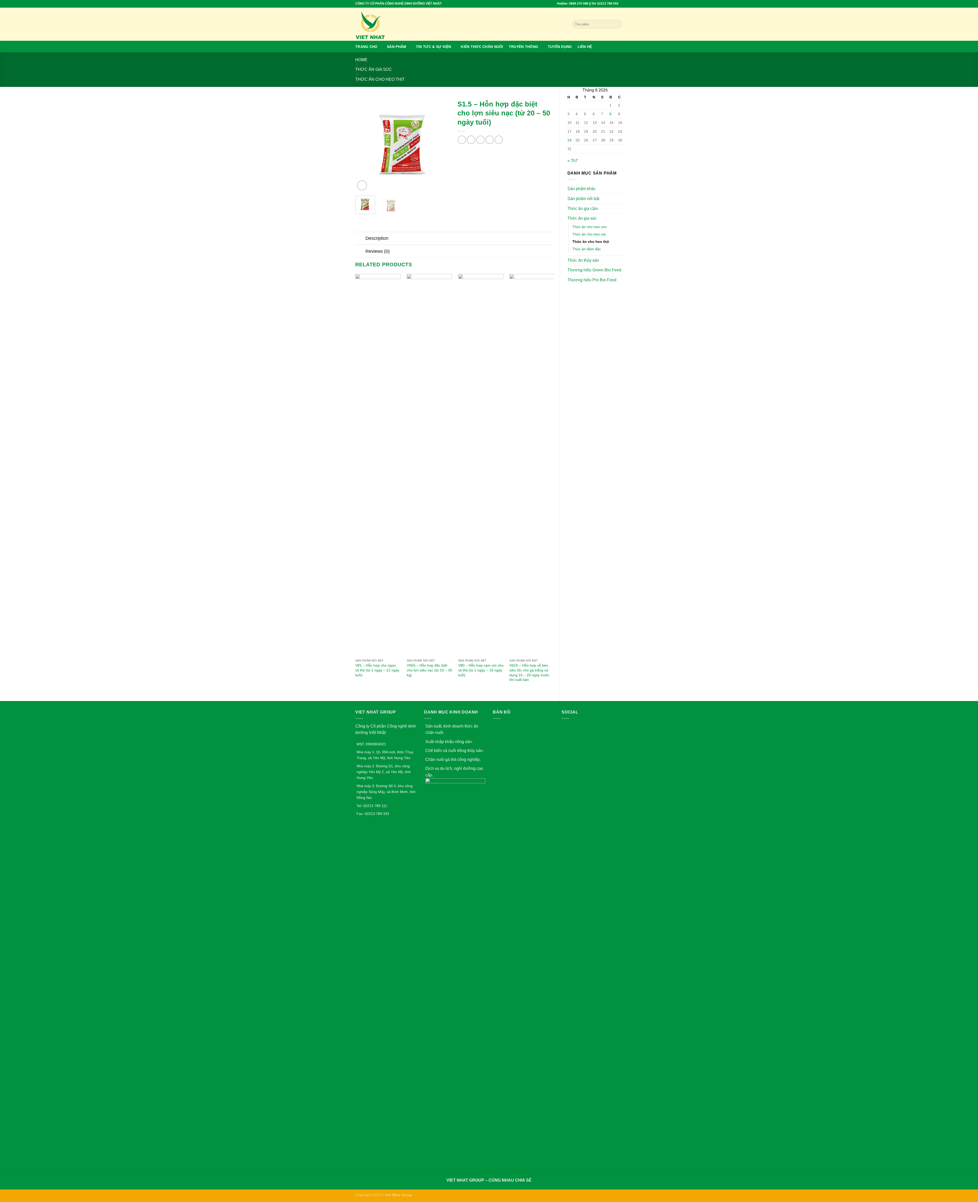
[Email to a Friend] (480, 140)
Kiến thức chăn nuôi (482, 47)
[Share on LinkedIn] (499, 140)
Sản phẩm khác (581, 189)
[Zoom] (362, 185)
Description (376, 238)
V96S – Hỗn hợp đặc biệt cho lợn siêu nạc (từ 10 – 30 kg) (429, 670)
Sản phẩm (396, 47)
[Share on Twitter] (471, 140)
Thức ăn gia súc (373, 69)
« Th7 (572, 160)
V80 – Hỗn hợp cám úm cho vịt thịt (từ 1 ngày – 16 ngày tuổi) (481, 670)
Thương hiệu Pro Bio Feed (591, 280)
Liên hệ (585, 47)
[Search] (617, 24)
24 (569, 140)
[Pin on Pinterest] (489, 140)
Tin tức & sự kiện (433, 47)
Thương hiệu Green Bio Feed (594, 270)
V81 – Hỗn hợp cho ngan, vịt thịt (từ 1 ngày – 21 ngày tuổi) (377, 670)
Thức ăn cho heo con (589, 227)
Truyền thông (523, 47)
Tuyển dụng (560, 47)
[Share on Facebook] (462, 140)
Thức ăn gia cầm (582, 208)
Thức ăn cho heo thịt (380, 79)
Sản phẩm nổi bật (583, 198)
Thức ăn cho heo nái (589, 234)
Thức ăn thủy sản (583, 260)
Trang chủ (366, 47)
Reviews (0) (377, 251)
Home (361, 60)
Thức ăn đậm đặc (586, 249)
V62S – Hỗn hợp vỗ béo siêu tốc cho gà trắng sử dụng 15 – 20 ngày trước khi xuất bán (529, 672)
